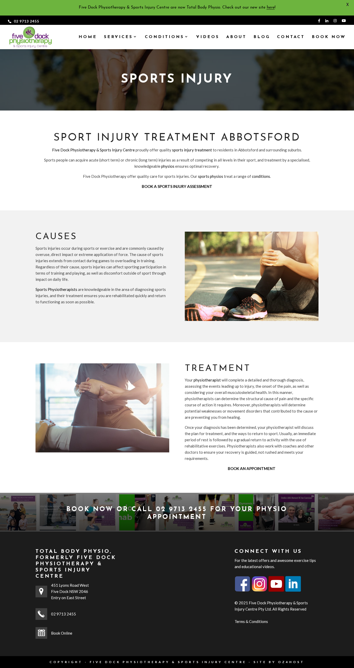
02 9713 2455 (26, 21)
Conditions (164, 37)
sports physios (210, 176)
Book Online (61, 633)
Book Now (329, 37)
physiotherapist (207, 380)
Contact (291, 37)
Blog (261, 37)
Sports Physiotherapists (56, 289)
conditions (261, 176)
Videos (207, 37)
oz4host (291, 662)
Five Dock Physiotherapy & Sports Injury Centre (93, 150)
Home (88, 37)
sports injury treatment (192, 150)
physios (167, 166)
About (236, 37)
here (271, 7)
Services (118, 37)
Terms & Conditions (251, 621)
